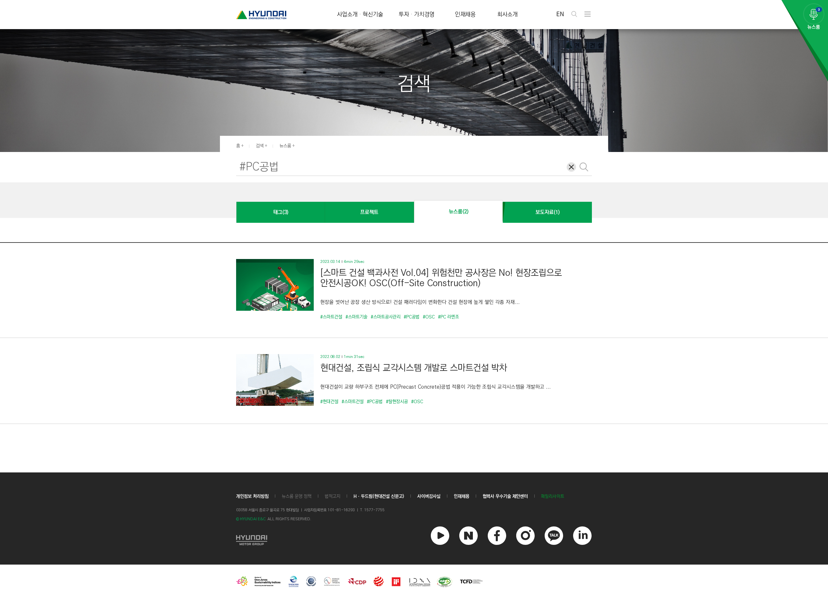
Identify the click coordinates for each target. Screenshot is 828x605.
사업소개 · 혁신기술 (360, 14)
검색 (260, 145)
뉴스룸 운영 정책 (296, 496)
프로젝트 (369, 212)
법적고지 (332, 496)
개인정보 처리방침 (252, 496)
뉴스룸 (285, 145)
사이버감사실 (429, 496)
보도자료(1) (548, 212)
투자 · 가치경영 (417, 14)
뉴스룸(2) (458, 212)
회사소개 (507, 14)
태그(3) (280, 212)
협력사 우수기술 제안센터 (505, 496)
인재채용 (465, 14)
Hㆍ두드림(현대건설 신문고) (379, 496)
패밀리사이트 (552, 496)
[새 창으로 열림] (251, 539)
